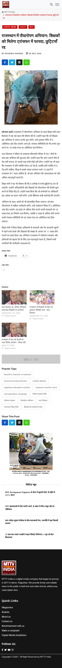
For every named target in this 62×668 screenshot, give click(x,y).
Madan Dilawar (39, 381)
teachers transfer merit (46, 387)
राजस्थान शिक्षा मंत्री (11, 407)
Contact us (7, 621)
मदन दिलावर (43, 400)
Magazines (7, 607)
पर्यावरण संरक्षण (9, 400)
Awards (5, 612)
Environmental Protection (15, 381)
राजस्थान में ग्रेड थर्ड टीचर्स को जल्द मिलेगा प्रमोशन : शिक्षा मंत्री (14, 341)
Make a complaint (10, 630)
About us (6, 616)
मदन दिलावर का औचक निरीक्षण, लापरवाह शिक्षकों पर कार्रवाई (14, 309)
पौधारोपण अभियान (26, 400)
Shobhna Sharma (13, 54)
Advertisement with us (13, 626)
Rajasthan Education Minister (17, 387)
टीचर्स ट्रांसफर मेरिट (39, 394)
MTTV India (9, 12)
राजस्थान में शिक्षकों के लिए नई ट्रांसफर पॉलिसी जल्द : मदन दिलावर (41, 310)
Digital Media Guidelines (14, 635)
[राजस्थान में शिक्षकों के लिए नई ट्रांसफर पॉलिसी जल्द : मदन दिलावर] (42, 297)
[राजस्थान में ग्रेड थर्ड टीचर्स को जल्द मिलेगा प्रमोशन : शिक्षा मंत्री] (14, 330)
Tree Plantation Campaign (15, 394)
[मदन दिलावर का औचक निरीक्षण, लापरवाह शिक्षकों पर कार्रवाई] (14, 297)
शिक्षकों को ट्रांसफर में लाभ (33, 407)
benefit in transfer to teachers (17, 374)
